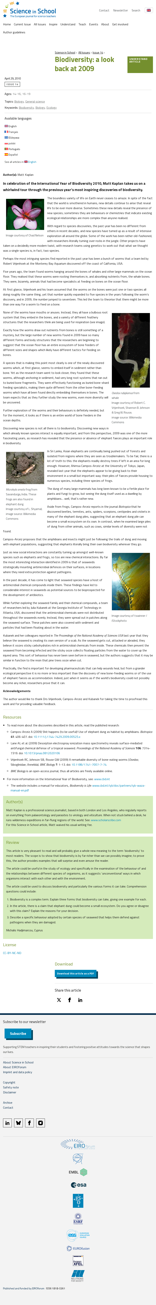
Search (136, 10)
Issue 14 (98, 52)
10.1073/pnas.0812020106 (42, 753)
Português (14, 149)
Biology (19, 101)
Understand (67, 24)
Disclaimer (9, 1092)
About (105, 24)
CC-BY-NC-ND (12, 953)
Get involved (120, 24)
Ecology (51, 107)
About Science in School (18, 1062)
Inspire (53, 24)
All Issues (40, 24)
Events (93, 24)
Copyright (9, 1082)
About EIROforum (14, 1067)
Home (7, 24)
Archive (7, 1102)
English (12, 126)
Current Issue (22, 24)
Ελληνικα (13, 138)
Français (13, 132)
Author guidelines (14, 32)
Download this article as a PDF (75, 973)
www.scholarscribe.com (106, 820)
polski (11, 143)
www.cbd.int (102, 779)
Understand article (138, 60)
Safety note (11, 1087)
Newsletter (120, 10)
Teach (82, 24)
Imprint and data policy (17, 1072)
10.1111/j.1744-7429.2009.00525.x (56, 736)
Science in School (65, 52)
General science (35, 101)
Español (13, 155)
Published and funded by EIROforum (23, 1288)
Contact (104, 10)
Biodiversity (26, 107)
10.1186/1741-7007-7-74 (89, 764)
